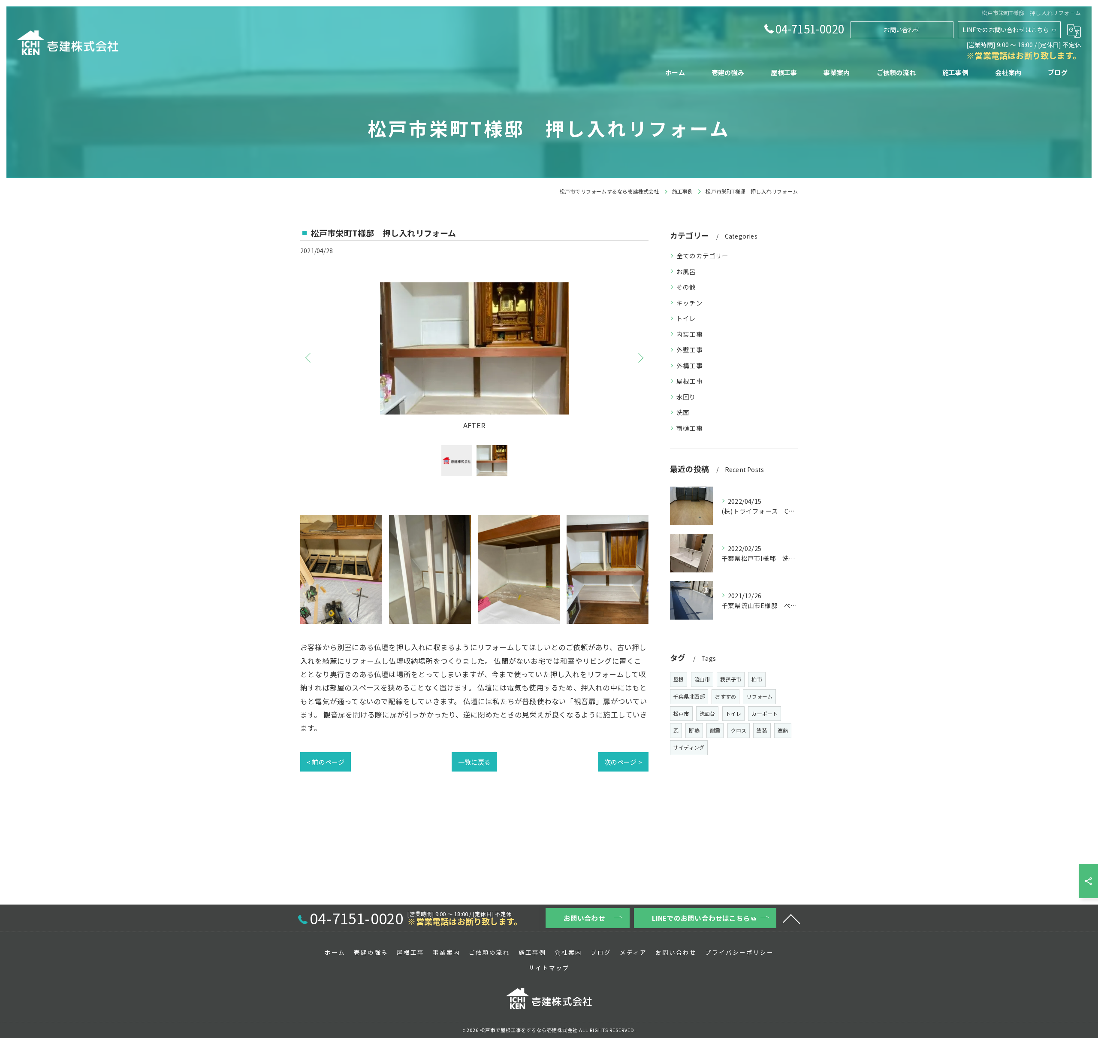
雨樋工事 (689, 428)
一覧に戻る (474, 761)
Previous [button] (308, 357)
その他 (686, 286)
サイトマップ (549, 967)
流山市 (702, 679)
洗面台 (707, 713)
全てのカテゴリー (702, 255)
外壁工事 (689, 349)
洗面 (682, 412)
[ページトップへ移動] (791, 918)
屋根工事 (689, 380)
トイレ (686, 318)
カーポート (764, 713)
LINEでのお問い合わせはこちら (1005, 29)
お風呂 (686, 271)
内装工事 (689, 334)
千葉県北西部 (689, 696)
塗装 (762, 730)
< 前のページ (325, 761)
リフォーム (759, 696)
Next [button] (640, 357)
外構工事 (689, 365)
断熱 (694, 730)
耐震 (715, 730)
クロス (739, 730)
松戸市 (681, 713)
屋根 (678, 679)
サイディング (688, 747)
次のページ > (623, 761)
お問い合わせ (902, 29)
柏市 (756, 679)
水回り (686, 396)
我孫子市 (730, 679)
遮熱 (783, 730)
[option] (474, 357)
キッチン (689, 302)
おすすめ (725, 696)
